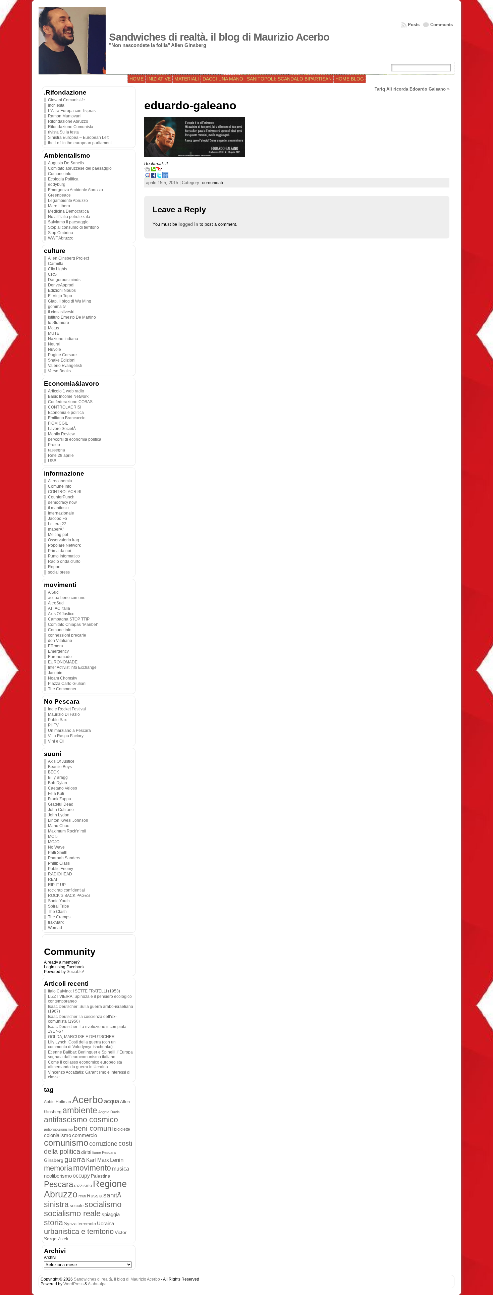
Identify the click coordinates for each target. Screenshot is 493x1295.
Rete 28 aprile (61, 455)
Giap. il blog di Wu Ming (69, 301)
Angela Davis (109, 1112)
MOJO (53, 842)
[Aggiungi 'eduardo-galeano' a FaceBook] (153, 176)
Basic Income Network (68, 396)
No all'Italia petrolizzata (69, 216)
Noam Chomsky (62, 678)
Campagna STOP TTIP (69, 619)
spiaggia (111, 1214)
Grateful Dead (60, 804)
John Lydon (58, 815)
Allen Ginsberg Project (68, 258)
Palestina (100, 1176)
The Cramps (59, 917)
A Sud (53, 592)
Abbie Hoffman (57, 1101)
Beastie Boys (60, 766)
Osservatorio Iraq (63, 540)
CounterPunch (61, 497)
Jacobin (55, 672)
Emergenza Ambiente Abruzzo (75, 189)
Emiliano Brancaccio (67, 418)
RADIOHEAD (60, 874)
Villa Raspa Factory (66, 736)
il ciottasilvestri (61, 312)
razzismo (83, 1185)
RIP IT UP (57, 884)
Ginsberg (53, 1160)
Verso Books (59, 371)
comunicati (212, 182)
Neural (54, 344)
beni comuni (93, 1128)
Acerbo (87, 1099)
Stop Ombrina (60, 232)
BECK (53, 772)
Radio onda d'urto (64, 561)
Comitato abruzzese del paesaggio (80, 168)
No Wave (56, 847)
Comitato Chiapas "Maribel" (73, 624)
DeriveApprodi (61, 285)
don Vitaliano (60, 640)
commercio (84, 1135)
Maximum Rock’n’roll (67, 831)
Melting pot (58, 534)
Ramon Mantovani (64, 116)
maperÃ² (56, 529)
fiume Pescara (104, 1152)
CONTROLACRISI (64, 407)
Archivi (50, 1257)
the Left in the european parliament (80, 143)
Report (54, 566)
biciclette (122, 1129)
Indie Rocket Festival (67, 709)
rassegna (56, 450)
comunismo (66, 1142)
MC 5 (53, 836)
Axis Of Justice (61, 613)
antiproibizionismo (58, 1129)
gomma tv (57, 306)
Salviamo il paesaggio (68, 222)
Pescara (58, 1184)
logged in (188, 224)
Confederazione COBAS (70, 401)
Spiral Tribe (58, 906)
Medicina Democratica (68, 211)
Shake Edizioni (61, 360)
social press (59, 572)
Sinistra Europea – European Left (78, 137)
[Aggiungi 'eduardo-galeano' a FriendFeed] (165, 176)
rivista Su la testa (63, 132)
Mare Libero (59, 206)
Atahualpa (97, 1284)
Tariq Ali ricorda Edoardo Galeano (410, 89)
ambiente (79, 1110)
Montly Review (61, 434)
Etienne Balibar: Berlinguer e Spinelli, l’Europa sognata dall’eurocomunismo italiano (90, 1054)
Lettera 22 (57, 524)
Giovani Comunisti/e (66, 100)
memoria (58, 1168)
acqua (111, 1101)
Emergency (58, 651)
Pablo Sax (57, 719)
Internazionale (61, 513)
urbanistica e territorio (79, 1231)
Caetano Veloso (62, 788)
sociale (77, 1205)
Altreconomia (60, 481)
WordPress (73, 1284)
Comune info (59, 173)
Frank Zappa (59, 799)
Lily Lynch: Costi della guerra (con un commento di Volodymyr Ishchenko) (82, 1044)
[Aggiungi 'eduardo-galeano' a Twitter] (159, 176)
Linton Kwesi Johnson (68, 820)
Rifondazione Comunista (70, 126)
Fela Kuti (56, 793)
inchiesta (56, 105)
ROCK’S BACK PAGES (69, 895)
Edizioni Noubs (62, 290)
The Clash (57, 911)
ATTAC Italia (59, 608)
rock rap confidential (66, 890)
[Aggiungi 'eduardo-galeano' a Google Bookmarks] (147, 176)
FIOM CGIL (58, 423)
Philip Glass (59, 863)
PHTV (53, 725)
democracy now (62, 502)
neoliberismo (58, 1176)
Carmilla (55, 263)
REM (52, 879)
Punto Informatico (64, 556)
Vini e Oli (56, 741)
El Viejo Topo (60, 295)
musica (120, 1169)
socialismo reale (72, 1213)
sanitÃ (113, 1195)
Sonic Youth (59, 901)
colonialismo (57, 1135)
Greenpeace (59, 195)
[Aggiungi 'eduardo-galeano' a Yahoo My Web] (159, 170)
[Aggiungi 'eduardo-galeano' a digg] (147, 170)
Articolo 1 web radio (66, 391)
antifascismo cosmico (81, 1119)
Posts (414, 24)
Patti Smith (57, 852)
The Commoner (62, 689)
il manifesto (58, 507)
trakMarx (56, 922)
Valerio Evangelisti (65, 365)
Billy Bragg (58, 777)
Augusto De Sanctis (66, 163)
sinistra (56, 1204)
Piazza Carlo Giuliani (67, 683)
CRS (52, 274)
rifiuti (82, 1196)
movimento (92, 1168)
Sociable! (75, 971)
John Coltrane (61, 809)
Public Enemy (60, 868)
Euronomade (60, 656)
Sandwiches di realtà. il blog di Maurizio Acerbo (219, 37)
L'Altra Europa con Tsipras (72, 110)
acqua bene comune (67, 597)
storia (53, 1222)
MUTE (53, 333)
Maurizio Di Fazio (64, 714)
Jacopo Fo (57, 518)
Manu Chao (58, 825)
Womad (55, 927)
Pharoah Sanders (64, 858)
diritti (86, 1152)
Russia (94, 1195)
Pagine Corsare (62, 355)
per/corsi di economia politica (74, 439)
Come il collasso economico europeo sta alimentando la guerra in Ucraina (85, 1064)
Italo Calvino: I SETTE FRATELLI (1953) (84, 991)
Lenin (116, 1159)
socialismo (103, 1204)
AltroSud (56, 603)
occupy (81, 1176)
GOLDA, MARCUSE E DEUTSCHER (81, 1036)
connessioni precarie (67, 635)
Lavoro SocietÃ (62, 428)
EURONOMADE (62, 662)
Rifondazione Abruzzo (68, 121)
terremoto (86, 1223)
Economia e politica (66, 412)
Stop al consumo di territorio (73, 227)
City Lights (57, 269)
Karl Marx (97, 1160)
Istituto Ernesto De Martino (72, 317)
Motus (53, 328)
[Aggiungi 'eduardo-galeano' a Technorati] (153, 170)
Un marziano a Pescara (69, 730)
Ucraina (105, 1223)
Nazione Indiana (63, 338)
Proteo (54, 444)
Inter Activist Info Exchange (72, 667)
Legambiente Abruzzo (68, 200)
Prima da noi (59, 550)
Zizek (63, 1238)
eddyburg (56, 184)
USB (52, 460)
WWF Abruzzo (60, 238)
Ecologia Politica (63, 179)
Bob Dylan (57, 782)
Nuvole (54, 349)
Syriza (70, 1223)
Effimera (55, 646)
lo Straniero (58, 322)
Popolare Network (64, 545)
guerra (74, 1159)
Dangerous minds (64, 279)
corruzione (103, 1143)
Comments (441, 24)
